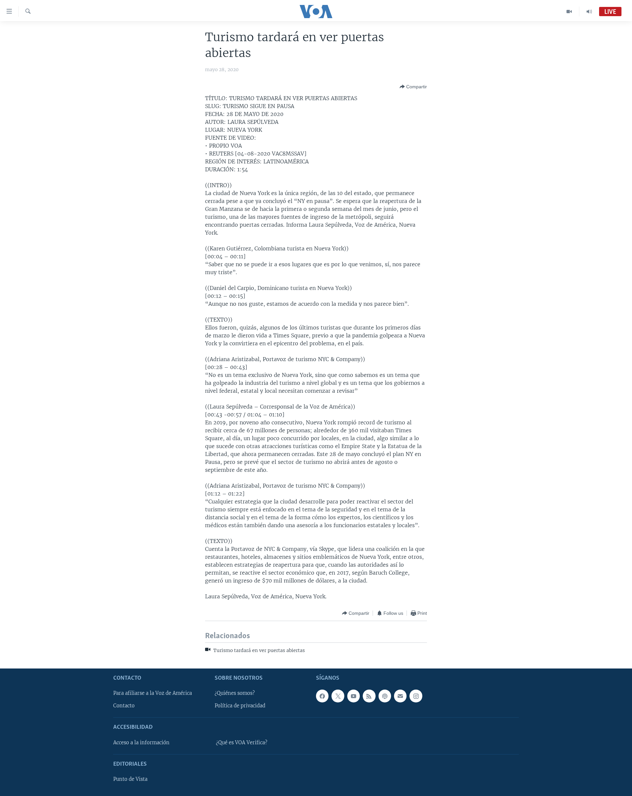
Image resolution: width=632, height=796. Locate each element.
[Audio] (589, 11)
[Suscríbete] (400, 696)
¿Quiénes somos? (235, 693)
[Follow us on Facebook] (322, 696)
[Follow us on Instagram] (415, 696)
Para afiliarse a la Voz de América (152, 693)
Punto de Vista (130, 779)
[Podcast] (385, 696)
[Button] (413, 87)
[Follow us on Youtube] (353, 696)
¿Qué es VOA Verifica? (241, 743)
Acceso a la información (141, 743)
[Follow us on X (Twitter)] (337, 696)
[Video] (569, 11)
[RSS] (369, 696)
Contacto (124, 706)
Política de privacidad (240, 706)
